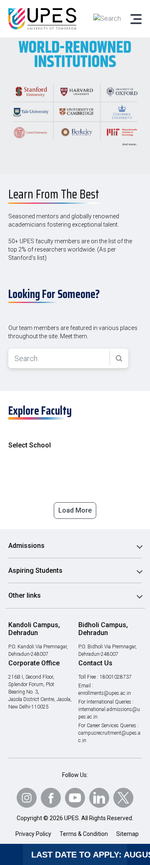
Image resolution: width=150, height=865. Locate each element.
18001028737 (116, 677)
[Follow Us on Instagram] (27, 798)
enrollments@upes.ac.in (104, 693)
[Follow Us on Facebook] (51, 798)
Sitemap (127, 834)
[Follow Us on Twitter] (123, 798)
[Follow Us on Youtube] (75, 798)
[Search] (119, 358)
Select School (29, 445)
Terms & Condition (84, 834)
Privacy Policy (33, 834)
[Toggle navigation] (135, 18)
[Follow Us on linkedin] (99, 798)
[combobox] (59, 358)
